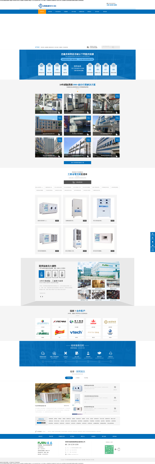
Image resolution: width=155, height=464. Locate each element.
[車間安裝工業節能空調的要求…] (77, 393)
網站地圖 (110, 3)
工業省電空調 (58, 11)
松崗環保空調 (84, 423)
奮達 (59, 327)
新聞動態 (93, 436)
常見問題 (86, 377)
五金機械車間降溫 (96, 423)
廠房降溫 (55, 418)
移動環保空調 (51, 47)
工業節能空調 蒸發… (106, 187)
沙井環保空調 (73, 423)
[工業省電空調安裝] (77, 403)
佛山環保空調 (70, 431)
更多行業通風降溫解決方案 (77, 162)
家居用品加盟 (75, 431)
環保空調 (50, 11)
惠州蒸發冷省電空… (87, 190)
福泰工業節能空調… (96, 187)
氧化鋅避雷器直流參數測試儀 (91, 431)
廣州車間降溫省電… (78, 190)
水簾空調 (91, 418)
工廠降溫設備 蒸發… (97, 190)
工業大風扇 (73, 11)
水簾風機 (66, 11)
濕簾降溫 (73, 418)
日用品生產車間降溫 (110, 423)
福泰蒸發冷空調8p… (59, 190)
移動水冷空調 (113, 418)
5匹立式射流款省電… (58, 187)
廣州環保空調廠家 (64, 431)
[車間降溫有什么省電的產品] (77, 414)
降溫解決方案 (62, 436)
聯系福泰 (105, 11)
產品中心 (83, 436)
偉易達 (76, 337)
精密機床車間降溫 (103, 423)
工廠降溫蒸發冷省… (49, 187)
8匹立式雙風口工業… (77, 187)
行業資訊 (69, 377)
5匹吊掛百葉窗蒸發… (68, 187)
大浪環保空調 (67, 423)
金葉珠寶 (110, 327)
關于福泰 (97, 11)
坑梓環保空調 (90, 423)
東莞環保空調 (96, 418)
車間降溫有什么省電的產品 (90, 406)
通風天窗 (84, 431)
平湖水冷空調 (102, 418)
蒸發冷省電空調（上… (39, 187)
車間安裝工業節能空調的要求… (91, 385)
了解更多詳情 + (42, 293)
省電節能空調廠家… (40, 190)
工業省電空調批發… (115, 187)
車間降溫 (59, 418)
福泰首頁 (40, 436)
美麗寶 (42, 337)
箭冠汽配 (93, 327)
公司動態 (77, 377)
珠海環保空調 (78, 418)
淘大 (59, 337)
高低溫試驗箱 (80, 431)
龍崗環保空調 (56, 423)
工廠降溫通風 (51, 418)
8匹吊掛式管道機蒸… (87, 187)
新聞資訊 (89, 11)
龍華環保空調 (62, 423)
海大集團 (76, 327)
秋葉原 (110, 337)
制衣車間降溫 (51, 423)
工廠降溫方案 (81, 11)
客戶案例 (72, 436)
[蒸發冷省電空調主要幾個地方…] (52, 402)
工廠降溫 (60, 47)
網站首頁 (42, 11)
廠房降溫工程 (69, 418)
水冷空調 (87, 418)
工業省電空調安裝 (88, 396)
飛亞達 (93, 337)
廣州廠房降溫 (78, 423)
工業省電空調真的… (49, 190)
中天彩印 (42, 327)
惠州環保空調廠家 (58, 431)
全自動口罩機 (98, 431)
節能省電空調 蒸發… (68, 190)
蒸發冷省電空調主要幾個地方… (42, 405)
